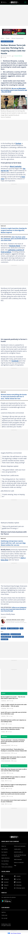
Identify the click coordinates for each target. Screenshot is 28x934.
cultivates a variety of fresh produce (12, 251)
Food (21, 628)
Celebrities (3, 716)
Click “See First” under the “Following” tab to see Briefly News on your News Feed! (14, 238)
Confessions (3, 700)
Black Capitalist (15, 166)
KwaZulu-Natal (14, 246)
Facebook (15, 361)
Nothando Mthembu (18, 55)
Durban (18, 143)
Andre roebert (5, 634)
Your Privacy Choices (16, 933)
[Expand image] (26, 96)
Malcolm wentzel (15, 634)
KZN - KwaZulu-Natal (12, 628)
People (7, 38)
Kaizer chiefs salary (18, 636)
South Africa (3, 773)
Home (2, 38)
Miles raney (4, 639)
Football (3, 724)
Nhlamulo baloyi (6, 636)
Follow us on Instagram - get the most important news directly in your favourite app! (14, 609)
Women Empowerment (17, 38)
